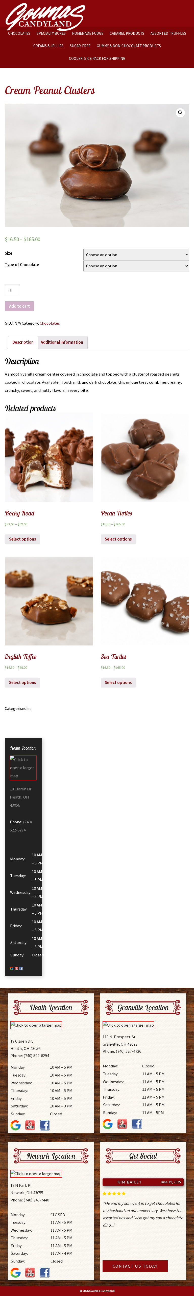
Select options (22, 539)
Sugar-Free (80, 45)
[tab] (23, 342)
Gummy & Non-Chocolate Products (129, 45)
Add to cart (19, 306)
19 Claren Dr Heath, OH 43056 (20, 797)
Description (23, 342)
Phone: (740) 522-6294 (29, 1055)
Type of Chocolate (22, 264)
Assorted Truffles (168, 33)
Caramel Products (127, 33)
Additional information (62, 342)
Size (8, 253)
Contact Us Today (135, 1266)
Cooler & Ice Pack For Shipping (97, 58)
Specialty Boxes (51, 33)
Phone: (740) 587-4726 (122, 1051)
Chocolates (19, 33)
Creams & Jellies (48, 45)
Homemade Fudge (87, 33)
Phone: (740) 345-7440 (29, 1200)
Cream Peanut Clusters (50, 90)
